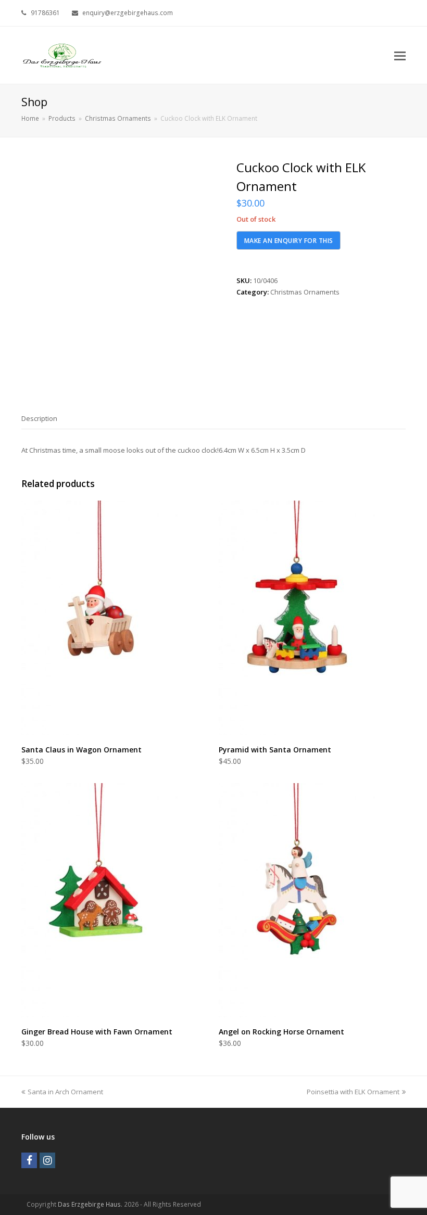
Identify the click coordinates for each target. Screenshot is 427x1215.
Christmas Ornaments (305, 292)
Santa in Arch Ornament (65, 1091)
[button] (400, 55)
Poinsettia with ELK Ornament (353, 1091)
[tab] (39, 418)
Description (39, 418)
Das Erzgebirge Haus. (90, 1204)
